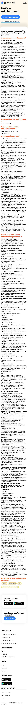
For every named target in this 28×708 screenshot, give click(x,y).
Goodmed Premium (7, 640)
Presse (3, 671)
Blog (2, 651)
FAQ (2, 665)
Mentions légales (6, 693)
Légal (2, 697)
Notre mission (5, 637)
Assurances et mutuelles (9, 643)
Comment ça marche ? (8, 634)
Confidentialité (5, 695)
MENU (25, 2)
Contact (4, 668)
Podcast (4, 654)
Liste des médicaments (8, 657)
